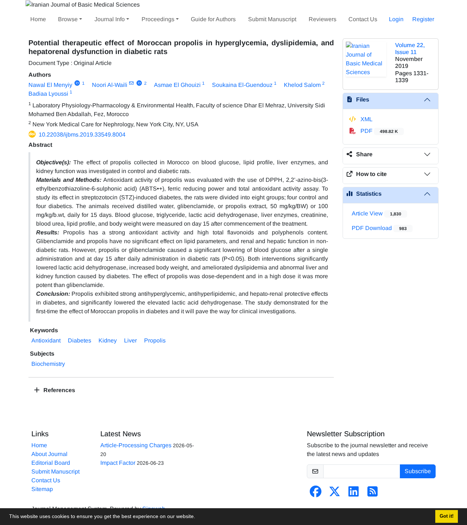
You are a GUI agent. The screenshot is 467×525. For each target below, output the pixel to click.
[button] (198, 517)
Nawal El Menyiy (50, 85)
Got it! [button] (447, 516)
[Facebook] (315, 494)
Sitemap (42, 489)
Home (38, 19)
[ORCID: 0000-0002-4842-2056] (77, 83)
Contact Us (362, 19)
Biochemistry (48, 364)
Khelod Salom (302, 85)
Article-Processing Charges (135, 445)
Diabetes (79, 340)
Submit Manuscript (272, 19)
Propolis (155, 340)
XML (366, 119)
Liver (130, 340)
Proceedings (158, 19)
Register (423, 19)
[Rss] (372, 494)
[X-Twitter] (334, 494)
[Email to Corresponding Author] (131, 83)
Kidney (108, 340)
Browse (68, 19)
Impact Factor (117, 463)
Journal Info (109, 19)
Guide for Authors (213, 19)
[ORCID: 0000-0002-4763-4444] (139, 83)
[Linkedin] (353, 494)
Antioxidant (46, 340)
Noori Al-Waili (109, 85)
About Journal (49, 454)
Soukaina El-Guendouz (242, 85)
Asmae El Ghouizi (177, 85)
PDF (378, 131)
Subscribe (418, 471)
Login (396, 19)
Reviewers (322, 19)
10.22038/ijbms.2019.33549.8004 (82, 134)
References (58, 390)
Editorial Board (50, 463)
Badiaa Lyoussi (48, 94)
